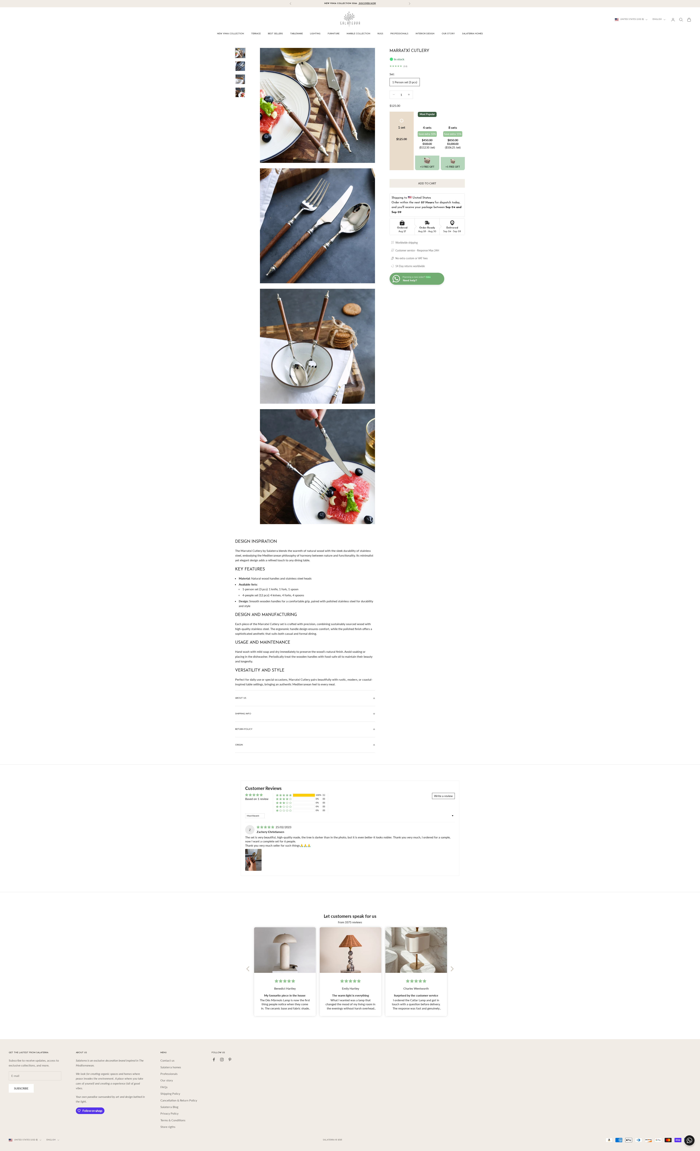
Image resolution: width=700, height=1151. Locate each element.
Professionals (399, 34)
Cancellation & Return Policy (178, 1100)
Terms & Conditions (172, 1120)
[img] (266, 827)
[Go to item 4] (240, 92)
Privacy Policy (169, 1113)
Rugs (380, 34)
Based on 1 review (257, 798)
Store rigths (167, 1126)
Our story (448, 34)
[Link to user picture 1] (253, 860)
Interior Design (425, 34)
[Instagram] (222, 1059)
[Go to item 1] (240, 53)
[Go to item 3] (240, 79)
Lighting (315, 34)
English (657, 20)
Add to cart (427, 183)
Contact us (167, 1060)
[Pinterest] (230, 1059)
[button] (427, 162)
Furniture (333, 34)
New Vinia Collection (230, 34)
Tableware (296, 34)
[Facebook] (214, 1059)
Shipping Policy (170, 1093)
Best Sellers (275, 34)
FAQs (164, 1087)
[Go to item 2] (240, 66)
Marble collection (358, 34)
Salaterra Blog (169, 1107)
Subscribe (21, 1088)
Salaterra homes (472, 34)
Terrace (256, 34)
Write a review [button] (443, 796)
